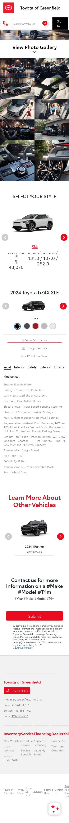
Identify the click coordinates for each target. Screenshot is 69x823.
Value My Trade (39, 752)
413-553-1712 (22, 710)
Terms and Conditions (58, 748)
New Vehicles (12, 741)
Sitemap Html (48, 791)
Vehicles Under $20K (11, 758)
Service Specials (26, 752)
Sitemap (38, 791)
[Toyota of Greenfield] (34, 7)
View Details (34, 552)
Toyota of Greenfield (9, 791)
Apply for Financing (40, 743)
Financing (42, 733)
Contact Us (19, 690)
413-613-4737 (20, 705)
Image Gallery (36, 348)
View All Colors (36, 340)
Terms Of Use (29, 791)
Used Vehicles (9, 748)
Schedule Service (27, 743)
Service (27, 733)
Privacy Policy (25, 647)
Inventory (12, 733)
